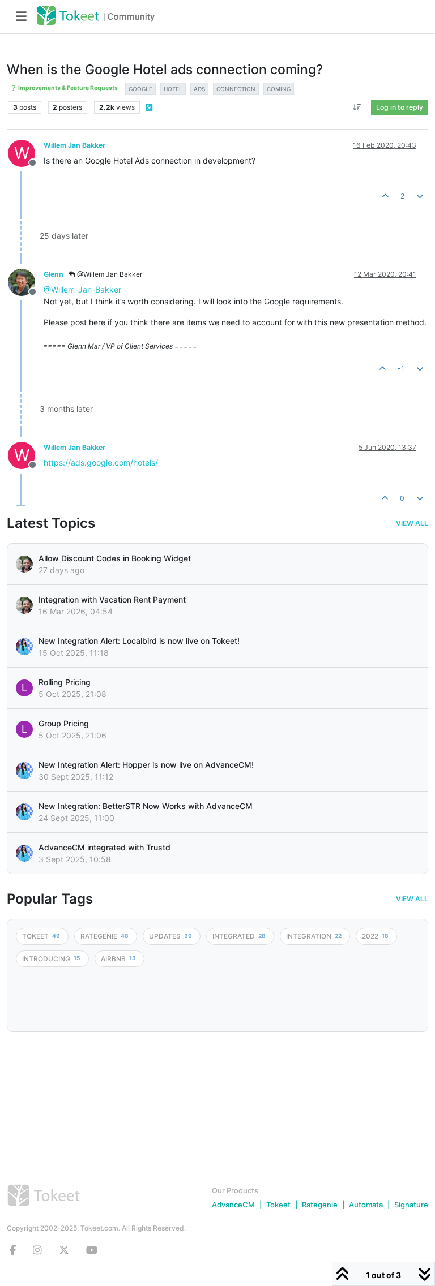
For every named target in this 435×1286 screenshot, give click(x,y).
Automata (366, 1204)
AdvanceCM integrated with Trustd (104, 847)
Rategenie (320, 1204)
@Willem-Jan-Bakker (82, 289)
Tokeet (278, 1204)
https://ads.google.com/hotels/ (101, 462)
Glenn (53, 274)
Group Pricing (64, 723)
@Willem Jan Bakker (108, 274)
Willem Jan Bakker (74, 145)
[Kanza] (24, 646)
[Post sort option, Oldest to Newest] (357, 107)
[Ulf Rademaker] (24, 564)
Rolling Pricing (65, 682)
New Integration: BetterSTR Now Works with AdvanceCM (146, 806)
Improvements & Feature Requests (67, 88)
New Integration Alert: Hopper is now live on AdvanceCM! (146, 764)
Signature (411, 1204)
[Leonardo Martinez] (24, 605)
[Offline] (26, 281)
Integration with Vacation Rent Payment (112, 599)
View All (412, 523)
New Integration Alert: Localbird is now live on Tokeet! (139, 641)
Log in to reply (399, 107)
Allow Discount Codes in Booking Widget (115, 558)
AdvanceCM (233, 1204)
